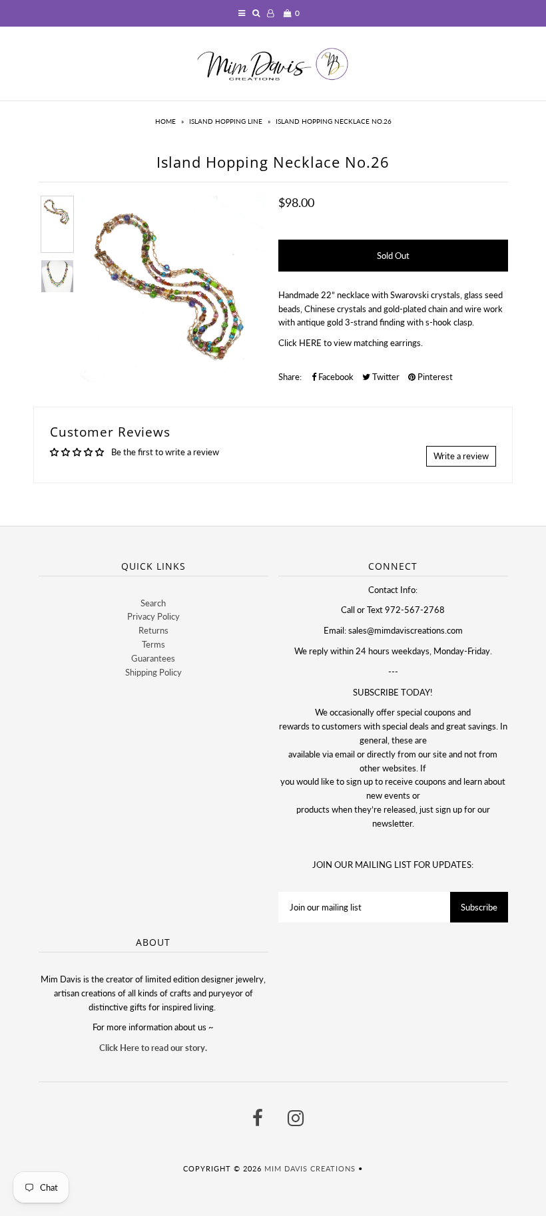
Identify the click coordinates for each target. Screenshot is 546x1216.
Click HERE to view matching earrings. (350, 342)
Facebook (335, 376)
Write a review (461, 456)
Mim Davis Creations (310, 1168)
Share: (290, 376)
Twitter (385, 376)
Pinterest (434, 376)
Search (153, 603)
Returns (153, 630)
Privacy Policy (153, 616)
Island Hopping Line (225, 121)
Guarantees (153, 658)
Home (165, 121)
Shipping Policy (153, 672)
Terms (153, 644)
